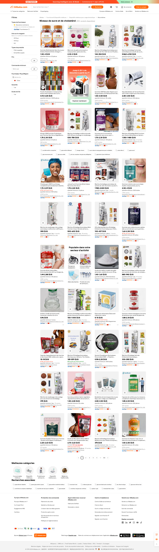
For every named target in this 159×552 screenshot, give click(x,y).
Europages (106, 543)
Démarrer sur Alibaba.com (129, 505)
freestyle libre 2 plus (109, 488)
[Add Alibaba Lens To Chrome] (40, 535)
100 (104, 457)
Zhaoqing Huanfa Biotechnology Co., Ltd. (106, 278)
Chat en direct (99, 505)
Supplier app (72, 535)
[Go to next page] (107, 457)
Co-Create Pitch (19, 505)
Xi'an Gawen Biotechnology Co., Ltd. (50, 144)
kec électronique (121, 484)
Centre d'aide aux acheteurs (103, 501)
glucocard (132, 150)
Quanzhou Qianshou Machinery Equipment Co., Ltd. (134, 363)
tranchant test (73, 484)
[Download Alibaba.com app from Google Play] (138, 535)
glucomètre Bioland (66, 150)
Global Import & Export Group (48, 364)
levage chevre (80, 150)
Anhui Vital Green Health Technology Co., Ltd (52, 102)
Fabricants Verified (73, 503)
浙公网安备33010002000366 (109, 549)
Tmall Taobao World (70, 543)
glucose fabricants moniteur (104, 484)
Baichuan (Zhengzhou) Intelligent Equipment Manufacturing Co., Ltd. (79, 364)
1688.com (60, 543)
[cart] (117, 7)
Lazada (80, 543)
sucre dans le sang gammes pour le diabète (101, 150)
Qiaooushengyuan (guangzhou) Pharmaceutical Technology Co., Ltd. (107, 365)
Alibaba (42, 17)
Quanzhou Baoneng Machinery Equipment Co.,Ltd (107, 58)
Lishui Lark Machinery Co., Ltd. (49, 235)
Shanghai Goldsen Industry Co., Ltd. (132, 141)
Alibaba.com (114, 535)
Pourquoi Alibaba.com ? (21, 501)
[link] (156, 534)
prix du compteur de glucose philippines (81, 154)
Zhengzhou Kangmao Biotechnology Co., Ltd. (52, 280)
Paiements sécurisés (47, 501)
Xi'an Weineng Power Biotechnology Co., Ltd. (79, 60)
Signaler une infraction (101, 519)
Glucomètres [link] (101, 17)
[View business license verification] (96, 549)
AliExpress (53, 543)
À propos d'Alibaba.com (21, 497)
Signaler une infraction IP (102, 515)
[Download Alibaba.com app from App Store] (125, 535)
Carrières (17, 512)
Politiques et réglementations (49, 520)
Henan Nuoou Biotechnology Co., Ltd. (105, 144)
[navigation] (24, 237)
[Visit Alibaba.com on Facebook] (123, 522)
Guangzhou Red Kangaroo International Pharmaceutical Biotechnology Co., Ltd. (134, 194)
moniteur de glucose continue (78, 488)
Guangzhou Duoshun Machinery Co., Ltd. (79, 141)
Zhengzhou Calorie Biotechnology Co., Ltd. (107, 102)
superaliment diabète (20, 484)
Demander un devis (73, 507)
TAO (94, 543)
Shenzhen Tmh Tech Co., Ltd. (48, 60)
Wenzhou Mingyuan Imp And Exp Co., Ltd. (106, 192)
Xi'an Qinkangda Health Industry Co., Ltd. (51, 196)
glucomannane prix (48, 154)
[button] (89, 7)
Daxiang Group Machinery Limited (131, 278)
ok (34, 60)
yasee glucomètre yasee (37, 484)
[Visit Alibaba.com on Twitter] (130, 522)
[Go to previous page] (78, 457)
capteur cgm (94, 488)
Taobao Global (87, 543)
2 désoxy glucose (87, 484)
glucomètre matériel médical (56, 484)
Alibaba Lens (22, 535)
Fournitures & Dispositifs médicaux (56, 17)
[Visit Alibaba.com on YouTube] (137, 522)
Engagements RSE (19, 508)
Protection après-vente (47, 512)
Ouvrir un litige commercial (102, 508)
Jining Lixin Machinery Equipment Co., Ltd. (79, 235)
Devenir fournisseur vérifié (129, 512)
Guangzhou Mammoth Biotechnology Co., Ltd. (134, 324)
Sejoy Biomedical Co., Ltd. (129, 102)
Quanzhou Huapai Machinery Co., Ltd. (132, 58)
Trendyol (99, 543)
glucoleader (62, 488)
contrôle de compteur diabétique (23, 488)
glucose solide (61, 154)
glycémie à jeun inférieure (103, 154)
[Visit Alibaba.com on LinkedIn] (126, 522)
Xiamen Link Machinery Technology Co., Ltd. (79, 321)
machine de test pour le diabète (45, 488)
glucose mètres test (136, 484)
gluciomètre (122, 488)
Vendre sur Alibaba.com (128, 501)
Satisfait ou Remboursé (47, 505)
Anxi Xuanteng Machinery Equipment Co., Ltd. (107, 235)
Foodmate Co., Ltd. (100, 323)
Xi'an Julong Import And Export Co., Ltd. (79, 194)
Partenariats (125, 515)
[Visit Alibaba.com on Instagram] (134, 522)
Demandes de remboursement (103, 512)
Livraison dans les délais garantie (50, 508)
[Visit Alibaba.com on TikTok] (141, 522)
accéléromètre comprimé (49, 150)
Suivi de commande (127, 508)
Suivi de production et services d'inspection (50, 516)
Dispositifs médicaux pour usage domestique (82, 17)
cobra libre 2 (120, 150)
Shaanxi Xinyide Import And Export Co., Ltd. (134, 239)
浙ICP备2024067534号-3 (126, 549)
